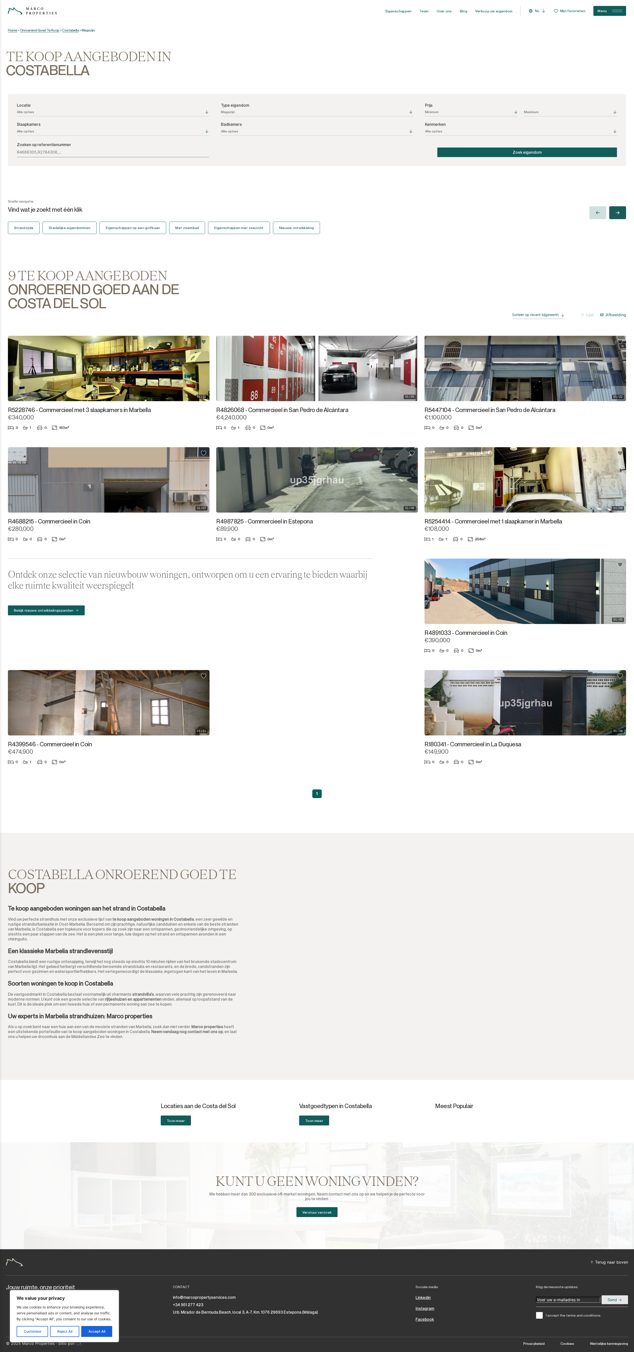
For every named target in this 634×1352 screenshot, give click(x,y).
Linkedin (423, 1297)
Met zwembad (187, 228)
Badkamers (231, 124)
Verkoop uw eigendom (493, 11)
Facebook (425, 1319)
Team (423, 11)
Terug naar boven (611, 1262)
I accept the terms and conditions (573, 1315)
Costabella (70, 30)
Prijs (429, 105)
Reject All (64, 1331)
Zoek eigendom (527, 152)
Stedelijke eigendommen (69, 228)
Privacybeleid (534, 1344)
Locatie (24, 105)
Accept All (96, 1331)
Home (12, 30)
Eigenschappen (399, 11)
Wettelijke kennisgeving (609, 1344)
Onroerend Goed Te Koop (39, 30)
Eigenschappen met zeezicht (239, 228)
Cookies (567, 1344)
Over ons (444, 11)
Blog (463, 11)
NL (537, 11)
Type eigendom (235, 105)
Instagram (425, 1308)
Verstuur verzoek (317, 1212)
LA (79, 1343)
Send (613, 1299)
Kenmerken (435, 124)
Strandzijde (23, 228)
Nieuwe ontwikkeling (296, 228)
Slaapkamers (29, 124)
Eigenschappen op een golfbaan (133, 228)
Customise (32, 1331)
